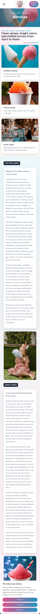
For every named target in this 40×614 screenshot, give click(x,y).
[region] (20, 597)
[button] (4, 4)
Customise (20, 605)
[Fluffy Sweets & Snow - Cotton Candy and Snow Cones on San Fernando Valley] (20, 4)
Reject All (20, 610)
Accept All (20, 600)
